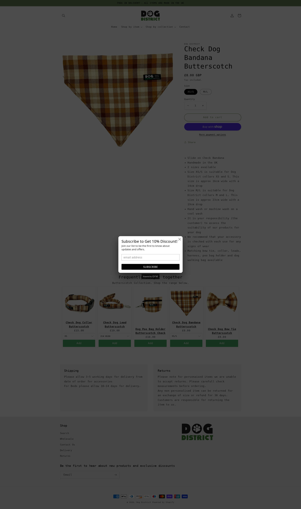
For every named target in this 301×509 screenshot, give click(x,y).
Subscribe (150, 267)
